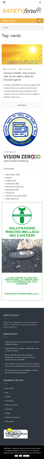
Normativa (10, 190)
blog (7, 178)
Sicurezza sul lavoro (14, 196)
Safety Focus (8, 20)
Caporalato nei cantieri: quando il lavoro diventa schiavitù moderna (22, 343)
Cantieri (9, 181)
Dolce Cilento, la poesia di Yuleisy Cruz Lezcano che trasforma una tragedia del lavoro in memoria (22, 365)
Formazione (10, 184)
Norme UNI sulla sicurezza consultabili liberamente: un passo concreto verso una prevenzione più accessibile (20, 357)
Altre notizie (10, 175)
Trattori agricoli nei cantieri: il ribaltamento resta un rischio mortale (22, 349)
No (20, 455)
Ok (16, 455)
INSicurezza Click (13, 187)
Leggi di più (26, 455)
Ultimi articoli (11, 199)
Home (6, 27)
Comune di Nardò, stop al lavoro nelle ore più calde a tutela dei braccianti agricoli (19, 76)
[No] (41, 452)
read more (22, 105)
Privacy (9, 193)
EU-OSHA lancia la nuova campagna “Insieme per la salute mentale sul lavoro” (21, 371)
